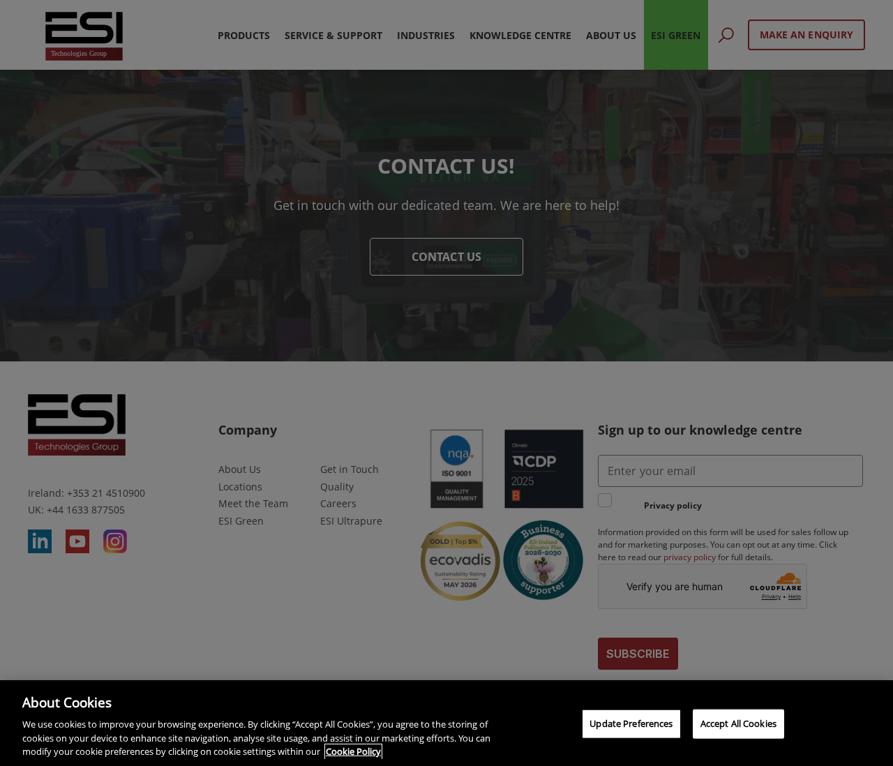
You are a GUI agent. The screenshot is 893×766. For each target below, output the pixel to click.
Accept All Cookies (738, 723)
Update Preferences (631, 723)
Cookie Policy (353, 751)
